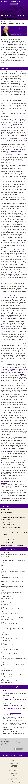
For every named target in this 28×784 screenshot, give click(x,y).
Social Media (9, 755)
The (12, 705)
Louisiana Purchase (12, 432)
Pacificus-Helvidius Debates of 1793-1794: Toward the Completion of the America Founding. (14, 707)
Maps (15, 755)
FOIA (14, 775)
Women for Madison (14, 763)
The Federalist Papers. (8, 699)
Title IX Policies (14, 778)
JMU (2, 21)
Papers (23, 285)
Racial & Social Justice (14, 760)
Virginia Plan (21, 165)
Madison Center (7, 21)
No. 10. (10, 316)
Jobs (3, 755)
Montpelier (10, 545)
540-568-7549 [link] (17, 742)
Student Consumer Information (14, 779)
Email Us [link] (16, 741)
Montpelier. (4, 483)
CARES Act (14, 776)
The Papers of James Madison (10, 690)
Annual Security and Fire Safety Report (14, 781)
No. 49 (7, 297)
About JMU (14, 761)
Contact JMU (14, 773)
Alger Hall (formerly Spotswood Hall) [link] (5, 742)
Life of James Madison (15, 713)
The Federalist (17, 285)
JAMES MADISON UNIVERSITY (15, 782)
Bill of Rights (14, 272)
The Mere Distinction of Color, (10, 693)
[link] (15, 749)
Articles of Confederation (16, 151)
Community (20, 755)
